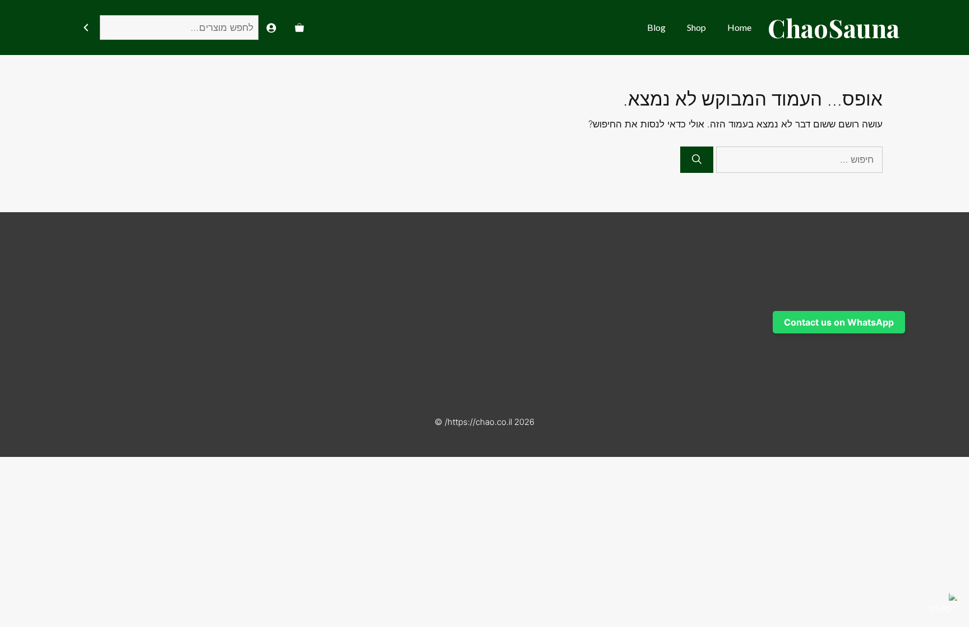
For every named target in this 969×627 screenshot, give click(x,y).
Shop (696, 27)
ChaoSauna (833, 27)
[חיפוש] (85, 27)
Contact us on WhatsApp (839, 322)
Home (739, 27)
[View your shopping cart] (299, 27)
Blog (656, 27)
